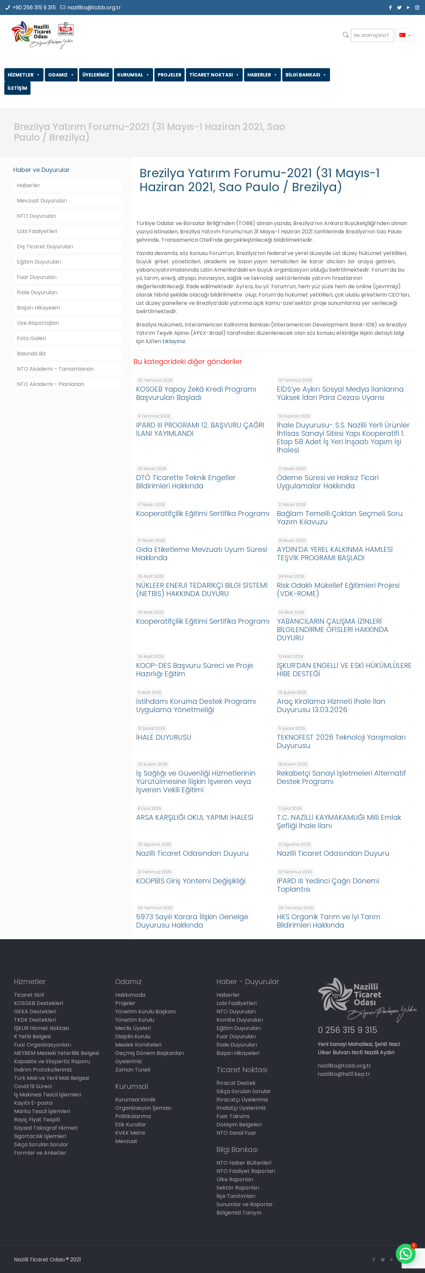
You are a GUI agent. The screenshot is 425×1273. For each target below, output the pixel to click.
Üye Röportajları (38, 323)
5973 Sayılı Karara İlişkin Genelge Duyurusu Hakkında (192, 921)
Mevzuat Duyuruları (42, 200)
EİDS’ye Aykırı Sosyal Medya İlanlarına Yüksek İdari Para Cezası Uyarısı (340, 393)
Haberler (28, 185)
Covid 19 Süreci (33, 1086)
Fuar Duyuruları (36, 277)
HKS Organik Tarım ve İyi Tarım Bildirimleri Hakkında (329, 921)
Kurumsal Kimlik (135, 1099)
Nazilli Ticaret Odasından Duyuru (192, 853)
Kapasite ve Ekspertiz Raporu (52, 1061)
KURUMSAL (130, 74)
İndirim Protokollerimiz (43, 1070)
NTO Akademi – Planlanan (50, 384)
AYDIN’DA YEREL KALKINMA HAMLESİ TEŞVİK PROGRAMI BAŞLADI (335, 554)
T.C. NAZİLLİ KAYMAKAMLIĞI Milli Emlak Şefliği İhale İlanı (339, 821)
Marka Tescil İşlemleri (42, 1111)
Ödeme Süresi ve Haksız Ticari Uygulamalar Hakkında (328, 482)
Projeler (125, 1003)
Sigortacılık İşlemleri (40, 1136)
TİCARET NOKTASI (211, 74)
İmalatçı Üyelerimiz (241, 1108)
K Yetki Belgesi (32, 1036)
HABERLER (259, 74)
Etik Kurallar (130, 1124)
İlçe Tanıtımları (235, 1196)
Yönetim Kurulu (134, 1020)
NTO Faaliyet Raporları (245, 1171)
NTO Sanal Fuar (236, 1133)
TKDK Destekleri (35, 1020)
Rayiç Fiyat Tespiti (37, 1119)
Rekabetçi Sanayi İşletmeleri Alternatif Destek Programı (341, 777)
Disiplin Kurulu (132, 1036)
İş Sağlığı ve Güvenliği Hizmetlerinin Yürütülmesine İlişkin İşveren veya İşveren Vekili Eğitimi (196, 781)
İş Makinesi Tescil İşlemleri (47, 1094)
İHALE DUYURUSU (163, 737)
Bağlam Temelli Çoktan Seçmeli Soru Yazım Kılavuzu (340, 518)
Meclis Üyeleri (133, 1028)
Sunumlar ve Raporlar (244, 1204)
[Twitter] (399, 7)
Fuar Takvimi (232, 1116)
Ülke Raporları (234, 1179)
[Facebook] (390, 7)
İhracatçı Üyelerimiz (242, 1099)
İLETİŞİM (17, 88)
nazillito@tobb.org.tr (94, 7)
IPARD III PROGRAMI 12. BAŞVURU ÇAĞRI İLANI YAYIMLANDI (200, 429)
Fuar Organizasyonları (42, 1045)
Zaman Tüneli (132, 1070)
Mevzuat (126, 1141)
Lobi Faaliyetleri (37, 231)
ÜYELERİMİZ (95, 74)
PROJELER (169, 74)
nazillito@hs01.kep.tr (344, 1074)
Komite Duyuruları (239, 1020)
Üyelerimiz (128, 1061)
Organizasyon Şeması (143, 1108)
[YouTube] (408, 7)
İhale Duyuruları (37, 292)
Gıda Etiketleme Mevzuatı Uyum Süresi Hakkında (201, 554)
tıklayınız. (174, 341)
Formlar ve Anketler (40, 1153)
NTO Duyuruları (36, 216)
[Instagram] (417, 7)
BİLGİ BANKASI (303, 74)
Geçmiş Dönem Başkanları (149, 1053)
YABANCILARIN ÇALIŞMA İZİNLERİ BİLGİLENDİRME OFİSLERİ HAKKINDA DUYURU (332, 629)
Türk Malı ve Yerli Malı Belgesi (51, 1078)
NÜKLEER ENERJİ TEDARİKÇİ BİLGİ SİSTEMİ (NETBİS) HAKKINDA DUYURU (202, 589)
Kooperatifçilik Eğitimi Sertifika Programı (203, 513)
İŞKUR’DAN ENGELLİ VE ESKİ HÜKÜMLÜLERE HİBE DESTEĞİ (344, 670)
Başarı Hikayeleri (38, 308)
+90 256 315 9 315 (34, 7)
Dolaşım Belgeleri (239, 1124)
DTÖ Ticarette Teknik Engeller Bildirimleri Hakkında (186, 482)
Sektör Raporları (237, 1188)
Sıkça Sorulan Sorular (41, 1144)
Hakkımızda (130, 995)
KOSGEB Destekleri (38, 1003)
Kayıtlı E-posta (33, 1103)
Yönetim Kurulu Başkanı (145, 1011)
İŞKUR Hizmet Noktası (41, 1028)
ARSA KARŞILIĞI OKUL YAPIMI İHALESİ (194, 817)
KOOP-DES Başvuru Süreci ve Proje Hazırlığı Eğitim (194, 670)
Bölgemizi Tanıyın (238, 1212)
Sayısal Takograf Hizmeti (46, 1128)
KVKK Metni (130, 1133)
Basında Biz (31, 353)
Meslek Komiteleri (138, 1045)
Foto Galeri (31, 338)
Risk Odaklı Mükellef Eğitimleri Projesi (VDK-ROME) (338, 589)
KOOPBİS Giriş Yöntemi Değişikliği (190, 881)
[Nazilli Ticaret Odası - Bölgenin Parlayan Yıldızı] (42, 35)
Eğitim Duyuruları (39, 262)
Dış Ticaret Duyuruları (45, 246)
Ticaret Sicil (29, 995)
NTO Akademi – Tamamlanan (55, 369)
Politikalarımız (133, 1116)
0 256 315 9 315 (347, 1030)
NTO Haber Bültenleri (243, 1163)
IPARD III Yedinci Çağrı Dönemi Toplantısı (328, 885)
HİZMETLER (21, 74)
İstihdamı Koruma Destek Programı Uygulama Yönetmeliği (196, 705)
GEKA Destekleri (35, 1011)
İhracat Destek (236, 1083)
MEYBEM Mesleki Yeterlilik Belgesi (56, 1053)
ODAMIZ (58, 74)
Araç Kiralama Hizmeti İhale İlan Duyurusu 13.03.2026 (331, 705)
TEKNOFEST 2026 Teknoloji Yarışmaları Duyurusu (341, 741)
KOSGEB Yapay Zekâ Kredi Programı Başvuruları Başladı (196, 393)
